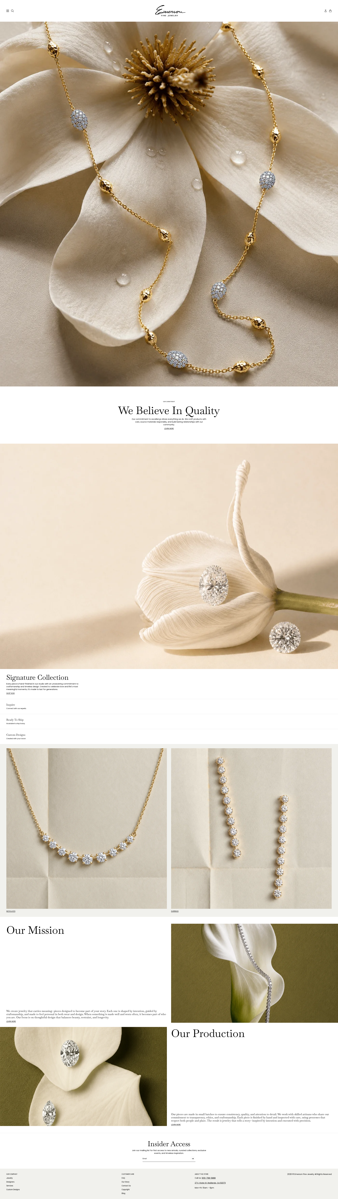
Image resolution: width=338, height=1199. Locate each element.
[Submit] (193, 1158)
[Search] (12, 11)
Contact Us (126, 1186)
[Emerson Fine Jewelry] (169, 10)
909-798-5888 (209, 1178)
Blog (123, 1193)
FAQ (123, 1178)
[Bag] (330, 11)
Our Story (125, 1182)
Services (9, 1186)
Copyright (126, 1189)
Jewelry (9, 1178)
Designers (10, 1182)
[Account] (325, 11)
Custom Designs (13, 1189)
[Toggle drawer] (7, 11)
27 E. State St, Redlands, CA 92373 (210, 1183)
